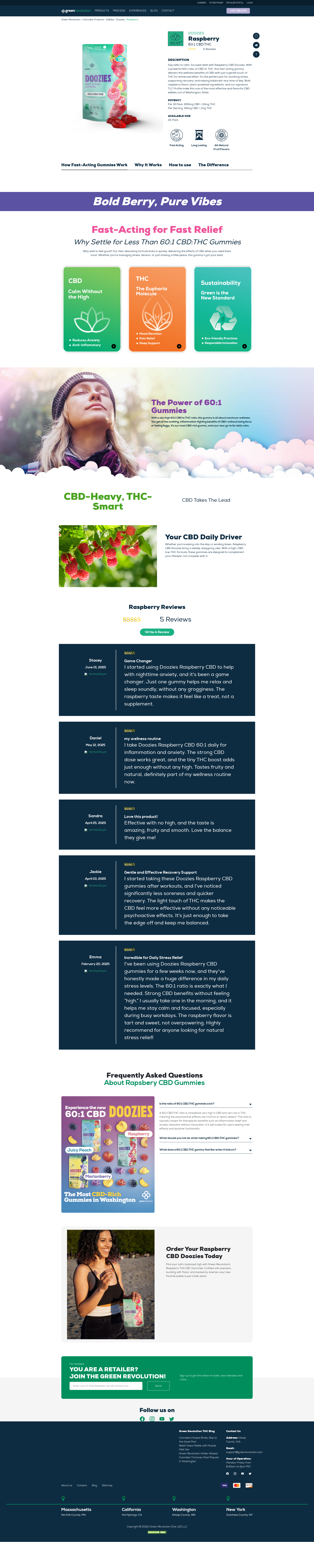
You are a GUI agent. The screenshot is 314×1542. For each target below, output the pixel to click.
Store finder (216, 3)
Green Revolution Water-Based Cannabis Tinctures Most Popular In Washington (199, 1457)
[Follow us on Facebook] (142, 1418)
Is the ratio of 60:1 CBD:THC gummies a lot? (186, 1104)
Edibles (110, 19)
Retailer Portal (235, 3)
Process (119, 10)
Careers (201, 3)
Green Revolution (70, 19)
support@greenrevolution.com (244, 1452)
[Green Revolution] (76, 11)
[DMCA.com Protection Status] (157, 1531)
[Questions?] (256, 54)
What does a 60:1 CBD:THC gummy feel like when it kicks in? (197, 1150)
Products (102, 10)
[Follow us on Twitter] (171, 1418)
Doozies (120, 19)
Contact (168, 10)
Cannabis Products (93, 19)
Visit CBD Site (238, 10)
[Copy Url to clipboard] (256, 36)
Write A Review (157, 632)
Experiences (137, 10)
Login (250, 3)
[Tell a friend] (256, 45)
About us (66, 1485)
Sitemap (107, 1485)
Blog (154, 10)
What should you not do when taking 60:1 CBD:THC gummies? (199, 1138)
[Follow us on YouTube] (161, 1418)
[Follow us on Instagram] (152, 1418)
